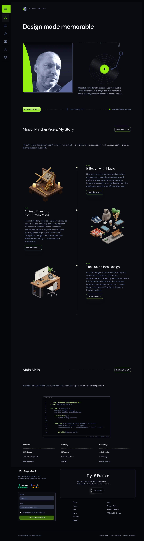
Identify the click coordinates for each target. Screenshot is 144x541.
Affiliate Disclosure (114, 513)
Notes (75, 513)
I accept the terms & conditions (33, 512)
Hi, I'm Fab (32, 9)
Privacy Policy (112, 506)
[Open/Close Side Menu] (6, 9)
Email (21, 503)
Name (21, 494)
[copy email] (5, 57)
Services (76, 517)
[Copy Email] (5, 57)
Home (75, 506)
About (44, 9)
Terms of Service (113, 509)
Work (75, 509)
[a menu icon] (5, 18)
